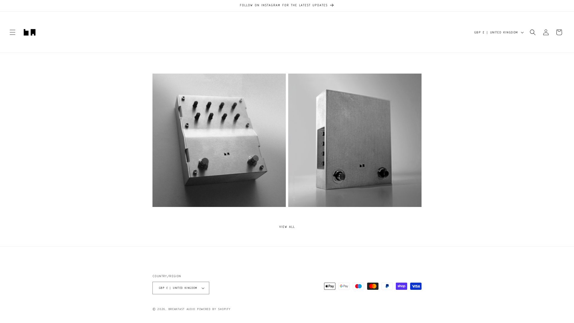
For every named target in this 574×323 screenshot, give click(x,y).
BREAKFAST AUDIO (182, 309)
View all (287, 226)
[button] (12, 32)
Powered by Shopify (213, 309)
